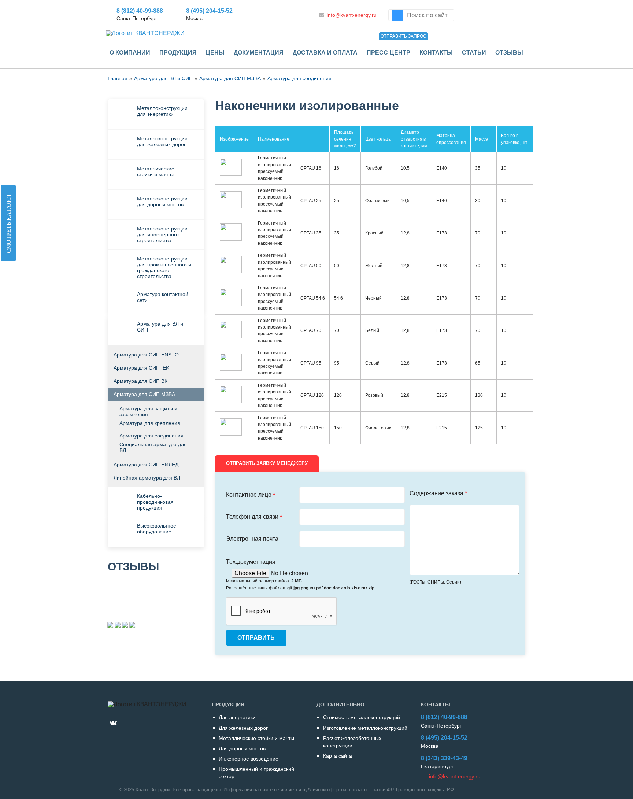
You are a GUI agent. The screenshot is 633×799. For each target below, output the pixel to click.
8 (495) (209, 11)
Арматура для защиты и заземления (148, 411)
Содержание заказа (438, 493)
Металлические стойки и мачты (155, 171)
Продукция (178, 52)
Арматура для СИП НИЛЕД (146, 464)
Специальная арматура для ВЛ (153, 447)
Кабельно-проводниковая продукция (155, 502)
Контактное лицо (250, 495)
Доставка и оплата (325, 52)
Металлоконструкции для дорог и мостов (162, 201)
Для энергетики (237, 717)
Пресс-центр (388, 52)
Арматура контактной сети (162, 297)
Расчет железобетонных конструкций (352, 741)
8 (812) (139, 11)
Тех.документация (250, 562)
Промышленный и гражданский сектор (256, 772)
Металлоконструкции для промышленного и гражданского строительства (164, 267)
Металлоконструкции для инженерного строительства (162, 234)
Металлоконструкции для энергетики (162, 111)
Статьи (474, 52)
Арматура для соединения (299, 78)
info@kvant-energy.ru (352, 15)
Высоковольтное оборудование (156, 528)
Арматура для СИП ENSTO (146, 355)
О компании (130, 52)
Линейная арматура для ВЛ (147, 478)
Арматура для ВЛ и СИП (160, 327)
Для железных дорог (243, 728)
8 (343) (444, 758)
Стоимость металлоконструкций (361, 717)
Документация (259, 52)
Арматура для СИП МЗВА (144, 394)
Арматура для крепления (149, 423)
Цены (215, 52)
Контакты (436, 52)
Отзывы (509, 52)
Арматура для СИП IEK (141, 368)
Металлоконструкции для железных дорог (162, 141)
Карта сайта (337, 756)
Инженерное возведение (248, 759)
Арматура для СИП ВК (140, 381)
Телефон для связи (254, 517)
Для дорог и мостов (242, 748)
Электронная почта (252, 539)
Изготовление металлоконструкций (365, 728)
